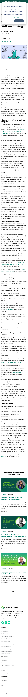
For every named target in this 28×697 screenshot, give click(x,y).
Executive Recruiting (6, 638)
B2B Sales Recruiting (6, 646)
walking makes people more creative (11, 362)
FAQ (2, 685)
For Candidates (5, 631)
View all (14, 591)
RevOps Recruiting (5, 641)
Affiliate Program (5, 673)
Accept (18, 20)
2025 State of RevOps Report (8, 668)
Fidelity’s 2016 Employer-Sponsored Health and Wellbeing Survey (13, 131)
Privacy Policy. (17, 17)
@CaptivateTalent (20, 108)
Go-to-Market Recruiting (7, 636)
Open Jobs (4, 660)
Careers (3, 670)
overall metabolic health (7, 273)
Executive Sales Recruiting (7, 644)
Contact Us (4, 680)
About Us (3, 682)
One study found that (18, 372)
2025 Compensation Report (8, 665)
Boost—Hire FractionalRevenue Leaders (6, 652)
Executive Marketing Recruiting (8, 649)
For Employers (4, 633)
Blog (2, 662)
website (3, 456)
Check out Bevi (9, 309)
